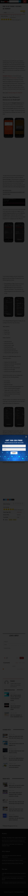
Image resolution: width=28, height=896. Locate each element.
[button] (26, 436)
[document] (14, 448)
